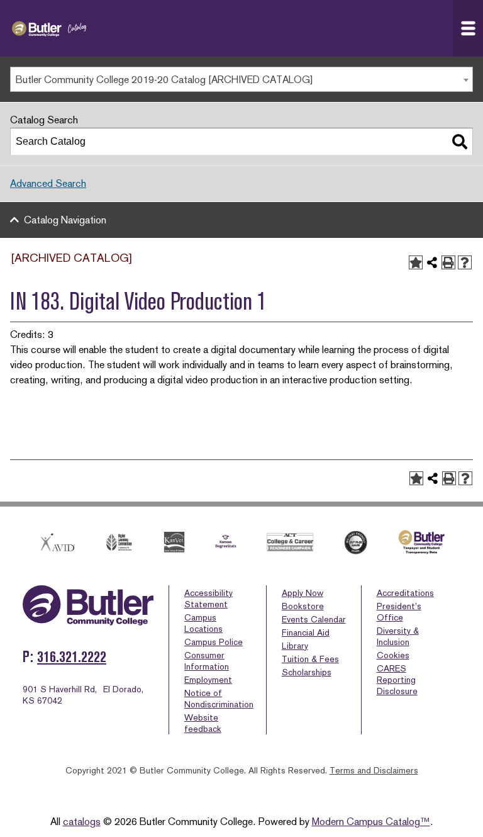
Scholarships (306, 672)
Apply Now (302, 593)
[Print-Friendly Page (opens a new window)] (448, 262)
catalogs (82, 822)
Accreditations (405, 593)
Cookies (393, 655)
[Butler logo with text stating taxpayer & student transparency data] (421, 542)
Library (295, 646)
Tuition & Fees (310, 659)
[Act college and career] (290, 542)
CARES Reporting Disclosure (397, 679)
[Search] (460, 141)
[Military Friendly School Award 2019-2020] (356, 542)
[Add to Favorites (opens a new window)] (416, 262)
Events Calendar (314, 619)
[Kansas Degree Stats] (225, 541)
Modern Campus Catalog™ (371, 822)
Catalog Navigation (65, 220)
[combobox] (241, 79)
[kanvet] (174, 542)
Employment (208, 680)
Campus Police (213, 642)
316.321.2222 (71, 656)
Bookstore (303, 606)
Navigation (468, 28)
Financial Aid (306, 632)
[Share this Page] (432, 262)
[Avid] (56, 542)
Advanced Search (48, 183)
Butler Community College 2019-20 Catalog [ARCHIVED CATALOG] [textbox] (164, 80)
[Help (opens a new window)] (465, 262)
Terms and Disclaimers (374, 770)
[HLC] (119, 542)
